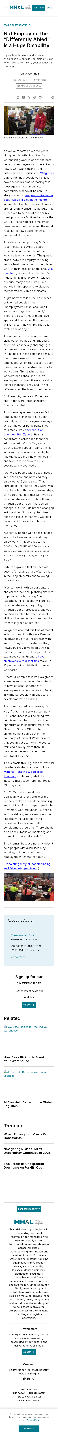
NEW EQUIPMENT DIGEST (29, 1397)
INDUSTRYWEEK (37, 1393)
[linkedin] (23, 97)
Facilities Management (17, 25)
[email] (40, 97)
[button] (6, 8)
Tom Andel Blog (29, 73)
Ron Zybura (24, 434)
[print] (52, 97)
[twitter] (29, 97)
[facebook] (17, 97)
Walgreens (47, 173)
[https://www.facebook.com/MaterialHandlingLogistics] (24, 1378)
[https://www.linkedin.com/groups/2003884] (28, 1378)
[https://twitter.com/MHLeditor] (32, 1378)
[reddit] (34, 97)
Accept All (29, 1428)
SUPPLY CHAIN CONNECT (29, 1400)
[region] (29, 1422)
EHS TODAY (19, 1393)
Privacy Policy (33, 1420)
